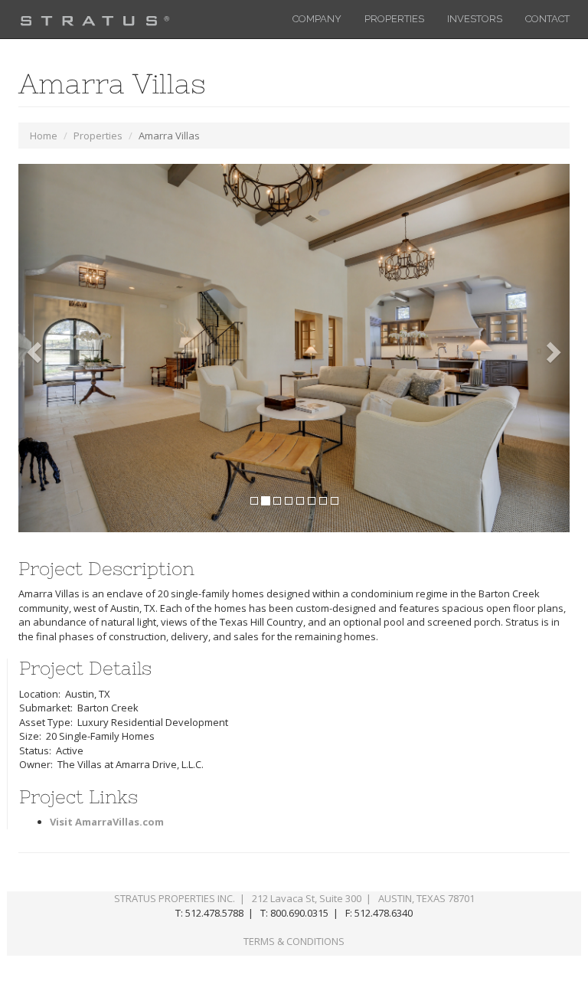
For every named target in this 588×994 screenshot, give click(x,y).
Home (43, 135)
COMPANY (316, 19)
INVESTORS (474, 19)
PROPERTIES (394, 19)
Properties (98, 135)
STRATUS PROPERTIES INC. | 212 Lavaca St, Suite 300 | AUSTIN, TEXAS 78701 (294, 898)
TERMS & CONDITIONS (294, 941)
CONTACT (547, 19)
